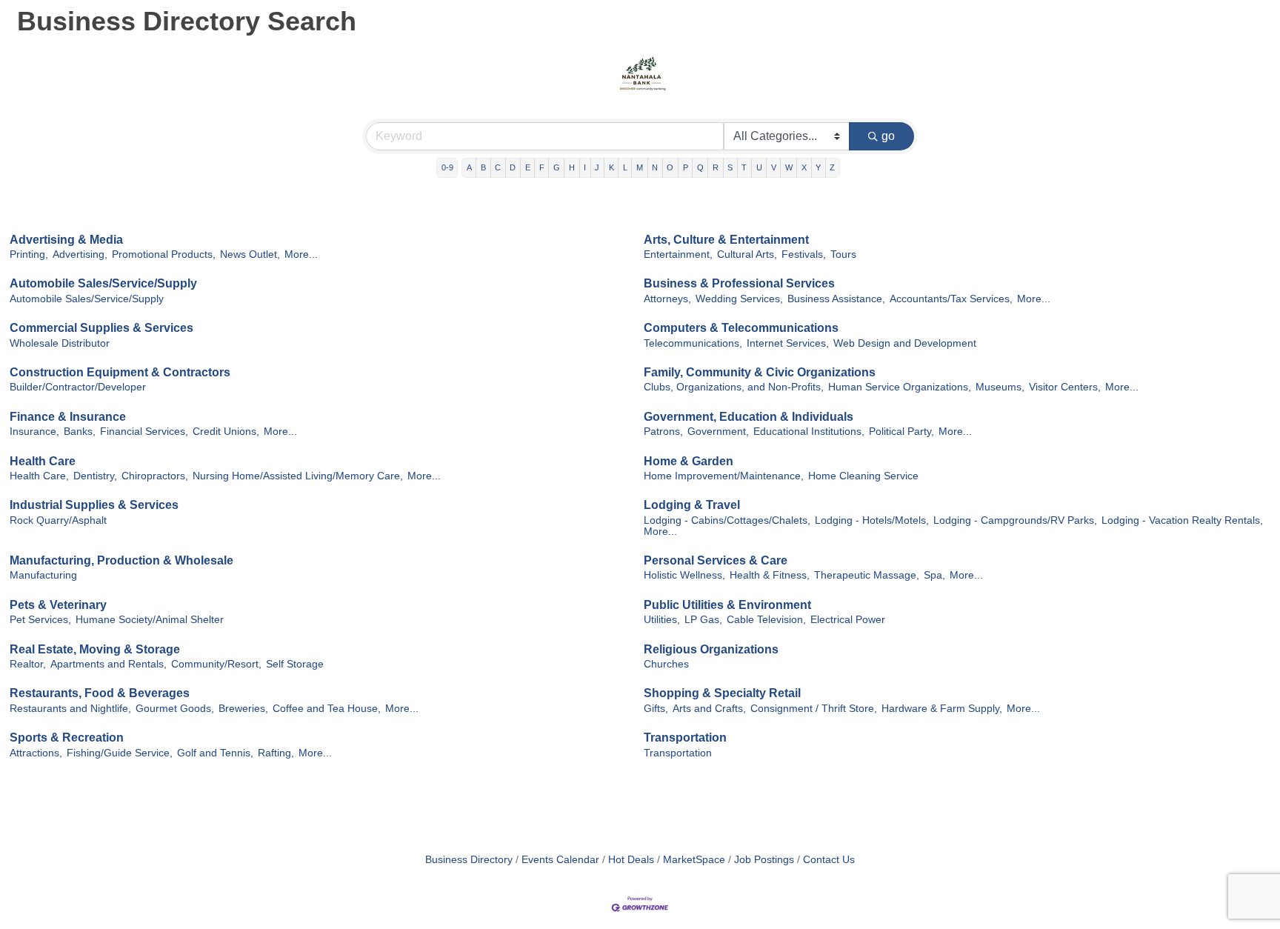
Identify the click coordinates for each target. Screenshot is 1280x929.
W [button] (789, 167)
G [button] (556, 167)
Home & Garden (688, 461)
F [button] (541, 167)
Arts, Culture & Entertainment (726, 239)
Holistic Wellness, (684, 575)
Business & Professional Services (739, 283)
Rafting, (276, 753)
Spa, (934, 575)
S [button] (730, 167)
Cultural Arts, (747, 254)
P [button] (685, 167)
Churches (666, 664)
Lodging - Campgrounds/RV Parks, (1015, 520)
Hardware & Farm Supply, (941, 708)
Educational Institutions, (808, 431)
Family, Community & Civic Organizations (760, 372)
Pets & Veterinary (58, 605)
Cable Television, (766, 619)
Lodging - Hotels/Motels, (872, 520)
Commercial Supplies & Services (101, 328)
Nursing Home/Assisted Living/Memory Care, (298, 476)
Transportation (685, 737)
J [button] (597, 167)
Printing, (29, 254)
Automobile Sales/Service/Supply (103, 283)
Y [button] (818, 167)
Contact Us (829, 859)
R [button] (716, 167)
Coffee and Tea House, (327, 708)
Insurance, (34, 431)
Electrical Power (847, 619)
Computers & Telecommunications (741, 328)
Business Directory (469, 859)
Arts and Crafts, (709, 708)
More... (301, 254)
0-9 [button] (447, 167)
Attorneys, (667, 298)
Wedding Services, (739, 298)
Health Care (43, 461)
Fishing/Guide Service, (120, 753)
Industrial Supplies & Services (94, 505)
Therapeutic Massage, (866, 575)
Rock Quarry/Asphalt (58, 520)
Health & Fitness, (770, 575)
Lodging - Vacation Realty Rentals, (1182, 520)
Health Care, (39, 476)
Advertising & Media (66, 239)
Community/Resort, (216, 664)
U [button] (759, 167)
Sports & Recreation (67, 737)
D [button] (513, 167)
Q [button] (700, 167)
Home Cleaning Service (863, 476)
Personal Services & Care (715, 560)
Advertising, (80, 254)
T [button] (744, 167)
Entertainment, (678, 254)
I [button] (585, 167)
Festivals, (803, 254)
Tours (843, 254)
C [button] (498, 167)
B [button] (483, 167)
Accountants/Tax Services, (951, 298)
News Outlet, (250, 254)
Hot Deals (631, 859)
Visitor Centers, (1065, 387)
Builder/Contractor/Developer (78, 387)
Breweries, (243, 708)
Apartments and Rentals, (108, 664)
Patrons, (663, 431)
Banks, (80, 431)
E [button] (527, 167)
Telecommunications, (693, 343)
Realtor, (28, 664)
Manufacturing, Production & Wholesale (121, 560)
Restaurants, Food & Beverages (100, 693)
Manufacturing (43, 575)
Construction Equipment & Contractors (120, 372)
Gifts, (656, 708)
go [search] (888, 136)
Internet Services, (788, 343)
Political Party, (901, 431)
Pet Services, (40, 619)
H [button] (572, 167)
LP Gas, (703, 619)
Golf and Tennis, (215, 753)
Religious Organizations (711, 649)
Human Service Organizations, (899, 387)
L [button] (625, 167)
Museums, (1000, 387)
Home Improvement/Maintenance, (724, 476)
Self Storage (295, 664)
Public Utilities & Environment (727, 605)
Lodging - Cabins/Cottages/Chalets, (727, 520)
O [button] (670, 167)
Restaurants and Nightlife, (70, 708)
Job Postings (764, 859)
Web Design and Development (904, 343)
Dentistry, (95, 476)
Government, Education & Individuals (748, 416)
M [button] (639, 167)
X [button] (804, 167)
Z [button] (832, 167)
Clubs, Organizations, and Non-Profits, (734, 387)
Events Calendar (560, 859)
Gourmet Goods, (175, 708)
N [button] (655, 167)
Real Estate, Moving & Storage (95, 649)
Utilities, (662, 619)
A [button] (469, 167)
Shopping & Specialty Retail (722, 693)
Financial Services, (144, 431)
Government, (718, 431)
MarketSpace (694, 859)
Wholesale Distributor (60, 343)
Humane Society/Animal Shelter (150, 619)
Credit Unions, (226, 431)
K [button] (611, 167)
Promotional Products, (164, 254)
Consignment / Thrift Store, (813, 708)
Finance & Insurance (68, 416)
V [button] (773, 167)
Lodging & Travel (692, 505)
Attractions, (36, 753)
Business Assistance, (836, 298)
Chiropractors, (154, 476)
